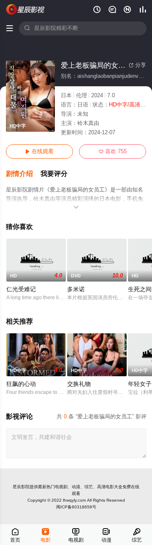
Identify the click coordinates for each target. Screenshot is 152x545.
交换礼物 (79, 384)
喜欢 (113, 151)
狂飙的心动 (21, 384)
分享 (137, 65)
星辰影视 (26, 9)
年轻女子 (140, 384)
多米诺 (76, 289)
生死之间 (140, 289)
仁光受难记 (21, 289)
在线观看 (39, 151)
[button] (23, 174)
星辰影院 (21, 486)
